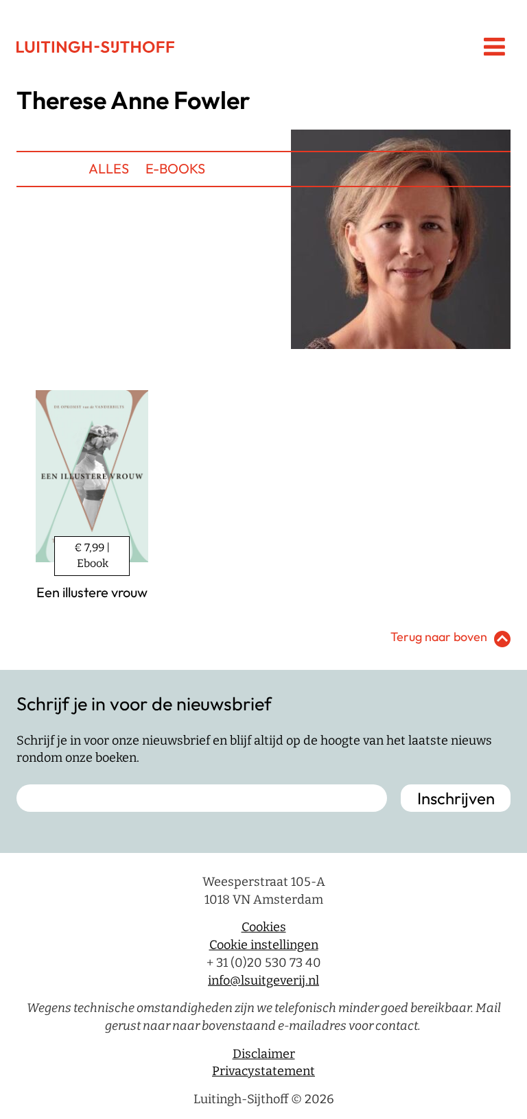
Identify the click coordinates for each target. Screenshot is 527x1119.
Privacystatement (263, 1071)
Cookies (264, 927)
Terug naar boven (438, 637)
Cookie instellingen (263, 944)
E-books (175, 168)
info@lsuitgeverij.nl (263, 980)
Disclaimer (264, 1053)
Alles (109, 168)
